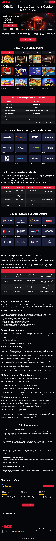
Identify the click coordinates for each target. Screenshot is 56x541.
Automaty (48, 52)
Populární (6, 52)
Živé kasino (20, 52)
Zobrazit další (28, 504)
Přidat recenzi (48, 485)
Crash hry (34, 52)
